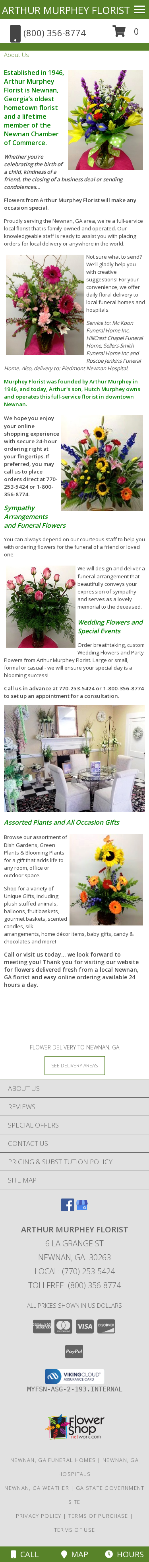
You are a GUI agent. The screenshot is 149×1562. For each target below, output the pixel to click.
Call (27, 1554)
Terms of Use (74, 1529)
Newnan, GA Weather (36, 1487)
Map (77, 1554)
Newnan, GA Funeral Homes (53, 1460)
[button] (125, 34)
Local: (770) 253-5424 (75, 1271)
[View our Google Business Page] (81, 1208)
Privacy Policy (39, 1515)
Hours (128, 1554)
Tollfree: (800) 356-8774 (74, 1285)
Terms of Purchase (98, 1515)
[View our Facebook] (67, 1208)
